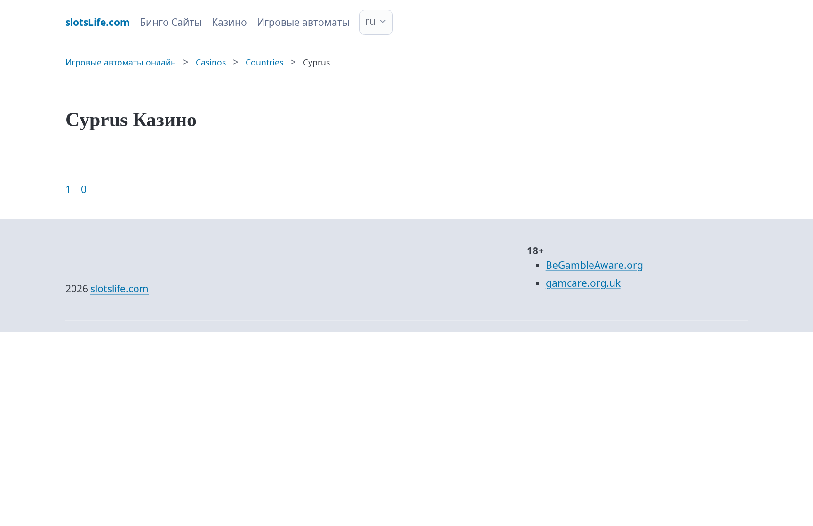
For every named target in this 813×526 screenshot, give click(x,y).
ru (370, 21)
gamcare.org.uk (583, 283)
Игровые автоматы (303, 22)
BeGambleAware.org (594, 265)
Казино (229, 22)
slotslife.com (119, 288)
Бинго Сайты (171, 22)
